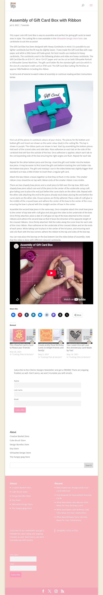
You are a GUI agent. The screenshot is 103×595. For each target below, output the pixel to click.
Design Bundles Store (19, 444)
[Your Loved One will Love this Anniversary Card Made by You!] (79, 336)
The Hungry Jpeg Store (20, 457)
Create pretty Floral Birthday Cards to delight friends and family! (51, 348)
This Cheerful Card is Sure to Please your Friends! (21, 346)
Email (16, 399)
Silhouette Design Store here (69, 38)
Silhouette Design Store (20, 452)
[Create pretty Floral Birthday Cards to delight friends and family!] (51, 336)
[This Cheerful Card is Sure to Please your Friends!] (23, 336)
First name (14, 555)
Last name (18, 390)
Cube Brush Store (18, 440)
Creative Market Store (19, 436)
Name (16, 381)
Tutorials (25, 25)
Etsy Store (14, 448)
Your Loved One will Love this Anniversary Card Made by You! (79, 348)
